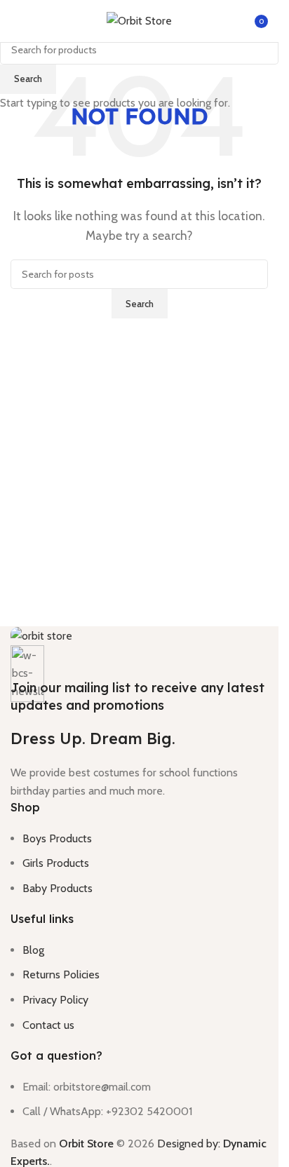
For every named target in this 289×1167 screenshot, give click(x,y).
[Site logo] (139, 20)
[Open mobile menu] (16, 21)
